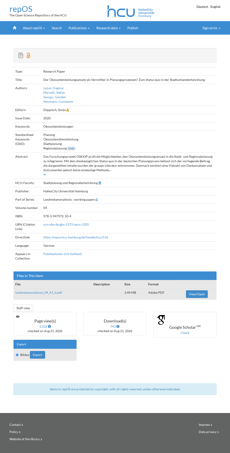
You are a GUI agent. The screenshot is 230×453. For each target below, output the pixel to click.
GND (71, 148)
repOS (20, 8)
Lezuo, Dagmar (53, 88)
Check (185, 333)
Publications (78, 28)
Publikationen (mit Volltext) (62, 254)
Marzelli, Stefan (54, 92)
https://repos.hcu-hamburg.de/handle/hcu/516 (75, 237)
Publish (132, 28)
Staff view (23, 308)
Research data (107, 28)
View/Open (197, 294)
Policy (13, 432)
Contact (15, 424)
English (215, 7)
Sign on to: (210, 28)
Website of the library (24, 439)
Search (57, 28)
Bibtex (24, 355)
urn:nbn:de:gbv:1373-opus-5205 (66, 224)
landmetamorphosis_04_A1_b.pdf (38, 292)
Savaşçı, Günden (54, 97)
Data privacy (208, 432)
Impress (204, 424)
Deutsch (203, 7)
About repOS (33, 28)
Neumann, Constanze (58, 101)
